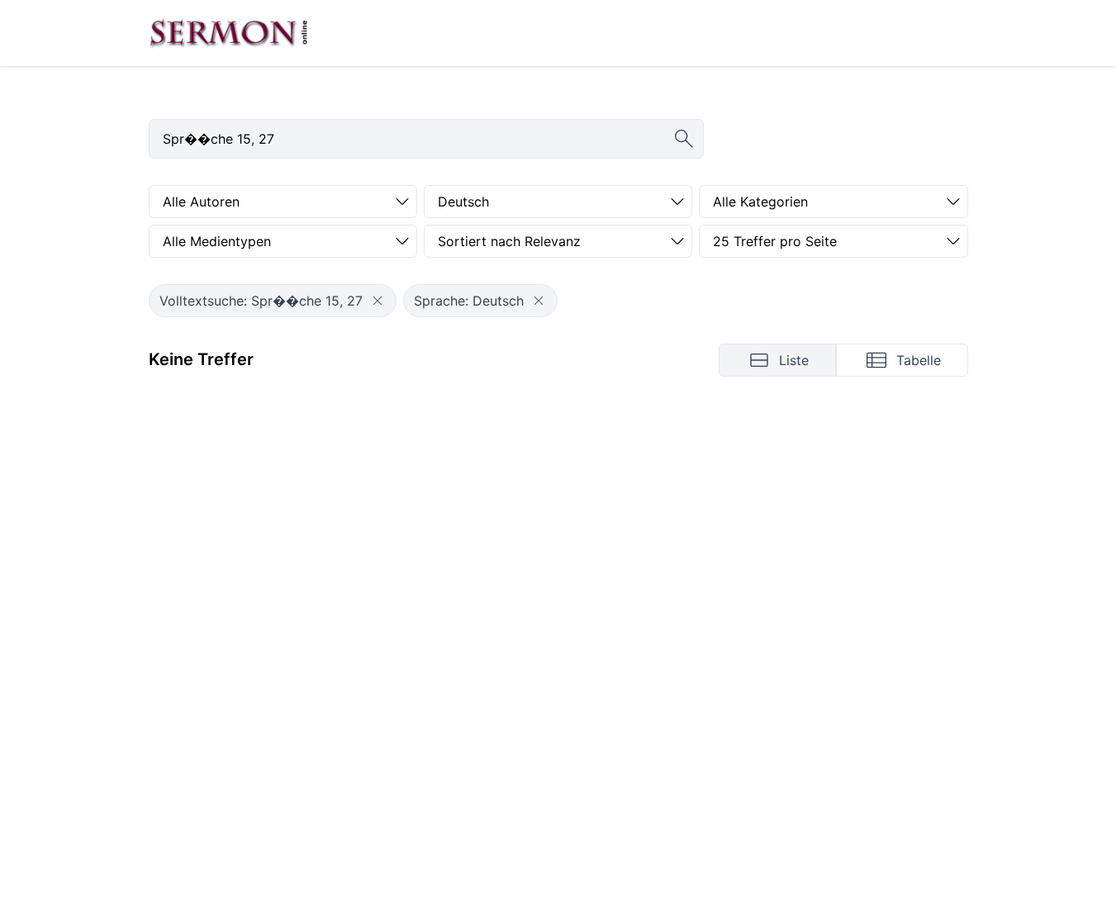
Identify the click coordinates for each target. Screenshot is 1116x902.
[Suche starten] (683, 138)
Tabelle (918, 360)
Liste (794, 360)
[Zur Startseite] (228, 33)
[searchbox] (426, 139)
